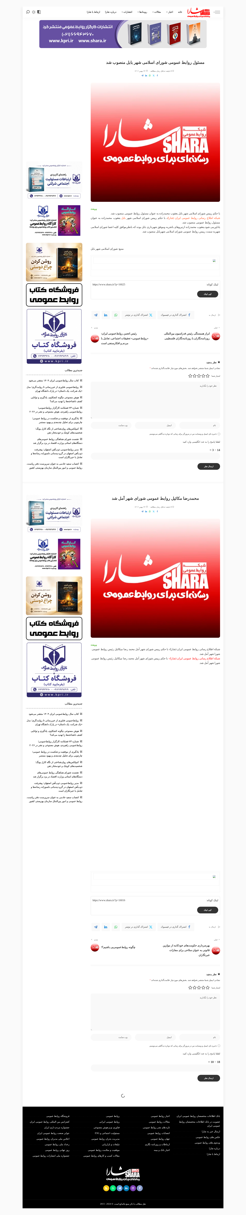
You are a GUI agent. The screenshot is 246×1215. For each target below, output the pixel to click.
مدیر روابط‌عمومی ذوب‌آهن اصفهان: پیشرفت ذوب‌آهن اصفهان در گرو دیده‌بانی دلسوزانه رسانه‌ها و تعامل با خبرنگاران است (56, 453)
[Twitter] (153, 76)
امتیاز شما (216, 376)
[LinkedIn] (146, 76)
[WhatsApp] (150, 76)
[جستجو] (28, 12)
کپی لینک (208, 294)
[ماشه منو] (215, 12)
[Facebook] (157, 76)
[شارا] (198, 12)
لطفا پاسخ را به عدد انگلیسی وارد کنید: (201, 442)
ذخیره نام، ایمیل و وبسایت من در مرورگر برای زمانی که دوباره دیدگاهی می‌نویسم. (183, 434)
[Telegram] (142, 76)
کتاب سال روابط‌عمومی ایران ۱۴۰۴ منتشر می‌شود (54, 380)
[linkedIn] (106, 315)
